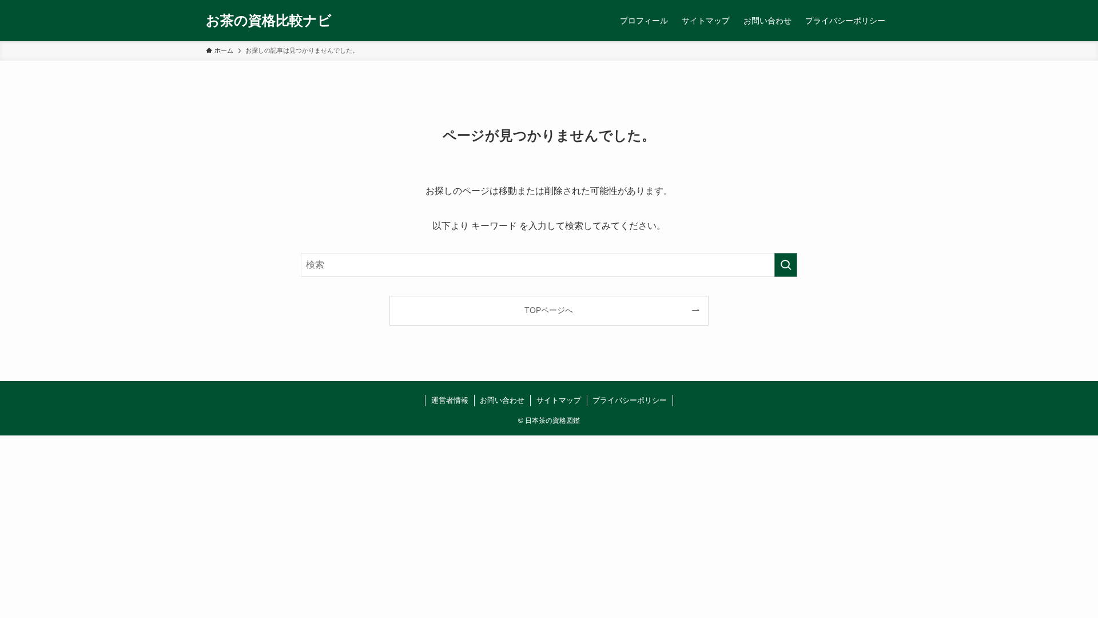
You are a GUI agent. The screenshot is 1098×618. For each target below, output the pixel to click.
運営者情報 (449, 400)
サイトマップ (558, 400)
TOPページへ (548, 310)
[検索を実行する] (785, 265)
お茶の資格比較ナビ (269, 20)
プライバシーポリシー (629, 400)
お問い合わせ (502, 400)
